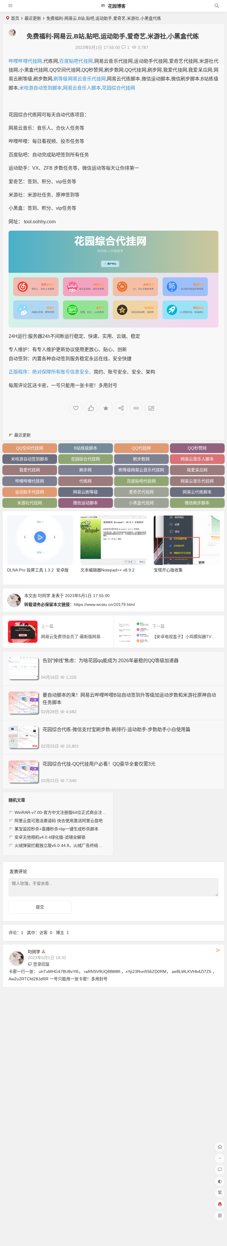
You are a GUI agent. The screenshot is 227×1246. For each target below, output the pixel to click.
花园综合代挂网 (118, 87)
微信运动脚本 (85, 502)
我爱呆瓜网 (197, 469)
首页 (15, 18)
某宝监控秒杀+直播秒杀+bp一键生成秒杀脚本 (56, 829)
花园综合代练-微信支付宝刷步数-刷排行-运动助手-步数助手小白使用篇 (116, 729)
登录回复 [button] (41, 964)
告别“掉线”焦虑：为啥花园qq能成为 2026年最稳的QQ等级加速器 (111, 660)
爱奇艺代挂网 (141, 492)
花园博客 (116, 6)
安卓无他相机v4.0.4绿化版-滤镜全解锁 (49, 837)
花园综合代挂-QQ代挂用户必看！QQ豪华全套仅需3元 (99, 763)
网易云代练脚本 (197, 492)
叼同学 (44, 595)
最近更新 (33, 18)
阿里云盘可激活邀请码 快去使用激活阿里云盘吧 (58, 820)
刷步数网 (141, 459)
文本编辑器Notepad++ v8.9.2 (107, 570)
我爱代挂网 (29, 469)
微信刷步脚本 (197, 502)
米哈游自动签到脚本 (40, 87)
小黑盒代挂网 (141, 502)
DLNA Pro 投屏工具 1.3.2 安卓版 (38, 570)
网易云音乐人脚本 (82, 87)
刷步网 (85, 469)
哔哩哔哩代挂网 (25, 61)
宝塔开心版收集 (168, 570)
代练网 (85, 481)
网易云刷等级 (85, 492)
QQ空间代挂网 (29, 448)
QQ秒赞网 (197, 448)
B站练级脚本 (85, 448)
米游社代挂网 (29, 502)
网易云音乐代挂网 (197, 481)
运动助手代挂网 (29, 492)
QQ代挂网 (141, 448)
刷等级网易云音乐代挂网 (79, 78)
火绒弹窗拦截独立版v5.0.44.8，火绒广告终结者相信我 (64, 845)
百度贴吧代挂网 (76, 61)
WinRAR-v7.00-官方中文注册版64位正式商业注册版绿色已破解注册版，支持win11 (90, 812)
